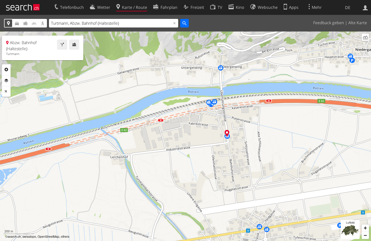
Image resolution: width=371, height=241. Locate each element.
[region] (185, 136)
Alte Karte (357, 22)
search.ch (14, 236)
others (65, 236)
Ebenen (6, 80)
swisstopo (29, 236)
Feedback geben (328, 22)
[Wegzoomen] (365, 235)
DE (347, 7)
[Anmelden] (365, 7)
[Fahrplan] (74, 45)
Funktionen (6, 91)
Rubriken (6, 69)
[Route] (62, 45)
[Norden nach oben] (365, 46)
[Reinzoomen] (365, 228)
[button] (227, 133)
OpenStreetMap (48, 236)
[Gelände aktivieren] (365, 37)
